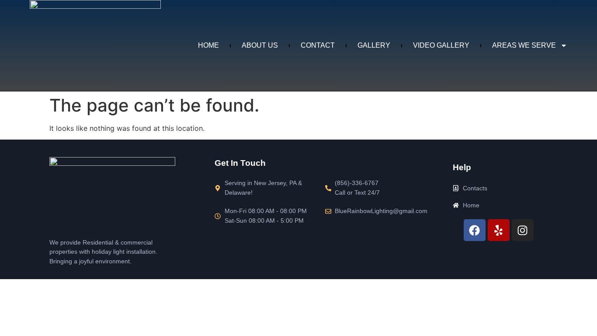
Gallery (374, 45)
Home (208, 45)
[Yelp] (499, 230)
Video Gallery (441, 45)
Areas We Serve (524, 45)
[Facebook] (475, 230)
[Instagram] (523, 230)
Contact (318, 45)
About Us (260, 45)
